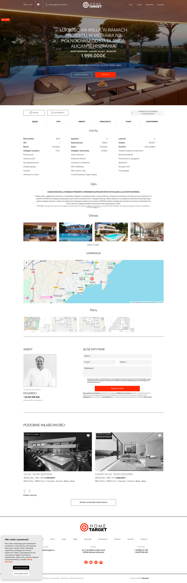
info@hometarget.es (46, 550)
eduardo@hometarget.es (33, 400)
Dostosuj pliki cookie (21, 573)
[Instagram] (96, 562)
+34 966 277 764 (141, 550)
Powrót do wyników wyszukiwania (147, 113)
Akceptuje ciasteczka (21, 567)
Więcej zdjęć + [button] (93, 245)
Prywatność (54, 578)
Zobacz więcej (29, 495)
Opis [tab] (58, 122)
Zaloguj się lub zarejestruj (57, 5)
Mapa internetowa (76, 578)
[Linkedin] (101, 562)
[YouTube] (91, 562)
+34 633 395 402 (31, 397)
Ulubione (143, 539)
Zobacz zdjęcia (82, 75)
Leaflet (132, 302)
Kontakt (161, 5)
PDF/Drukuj (59, 113)
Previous (25, 491)
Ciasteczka (64, 578)
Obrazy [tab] (81, 122)
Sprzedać (149, 5)
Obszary (117, 539)
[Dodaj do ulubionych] (88, 435)
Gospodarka (152, 122)
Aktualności (102, 539)
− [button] (26, 266)
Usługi (75, 539)
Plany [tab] (128, 122)
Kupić (139, 5)
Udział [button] (36, 113)
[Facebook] (86, 562)
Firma (52, 539)
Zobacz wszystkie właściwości (93, 502)
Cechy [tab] (35, 122)
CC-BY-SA (160, 302)
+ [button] (26, 262)
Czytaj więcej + (93, 207)
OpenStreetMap (146, 302)
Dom (131, 5)
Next (30, 491)
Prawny (46, 578)
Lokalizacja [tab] (105, 122)
